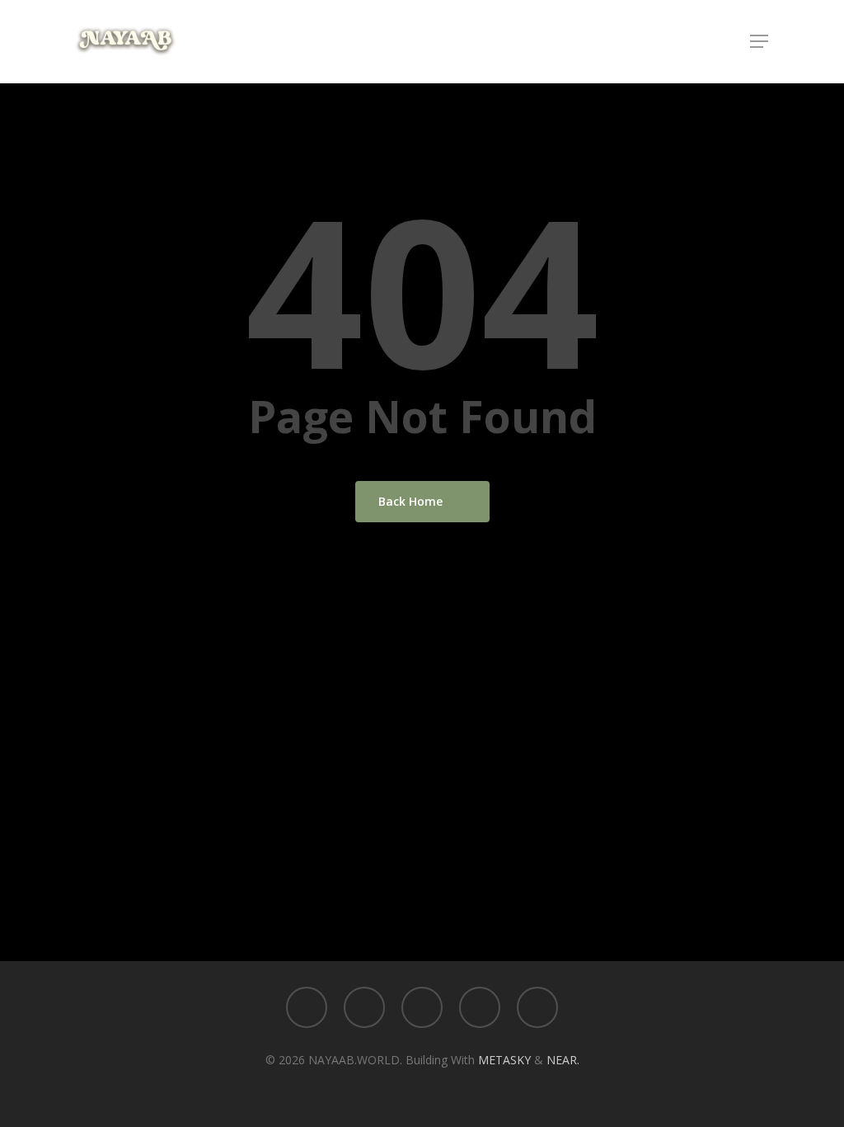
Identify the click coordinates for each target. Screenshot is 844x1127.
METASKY (506, 1060)
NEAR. (562, 1060)
